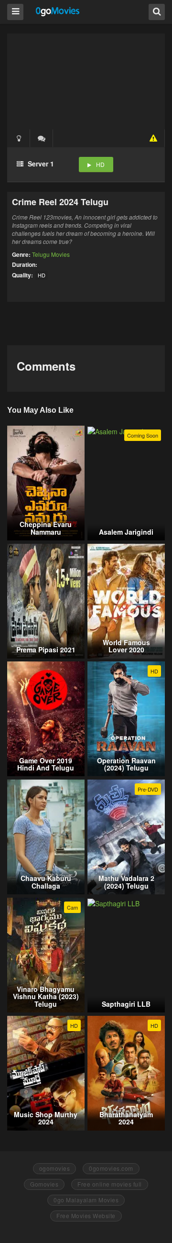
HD (100, 164)
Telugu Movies (51, 254)
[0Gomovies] (58, 11)
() (41, 138)
